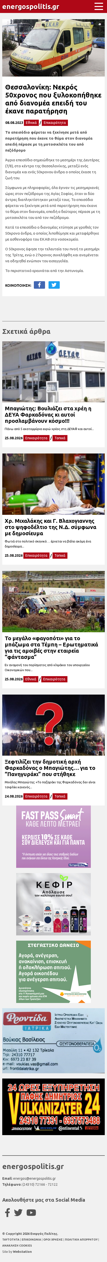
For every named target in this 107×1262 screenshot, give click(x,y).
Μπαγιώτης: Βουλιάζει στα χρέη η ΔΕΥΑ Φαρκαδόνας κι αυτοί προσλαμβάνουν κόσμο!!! (48, 414)
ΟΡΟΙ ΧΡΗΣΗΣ (53, 1239)
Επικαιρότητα (55, 123)
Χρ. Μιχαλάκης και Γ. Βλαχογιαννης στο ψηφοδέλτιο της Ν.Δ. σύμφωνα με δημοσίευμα (50, 527)
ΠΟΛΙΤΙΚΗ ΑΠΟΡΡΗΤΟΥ (81, 1239)
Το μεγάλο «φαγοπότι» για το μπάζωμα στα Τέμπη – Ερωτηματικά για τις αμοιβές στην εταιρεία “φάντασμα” (51, 647)
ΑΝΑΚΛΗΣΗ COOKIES (17, 1245)
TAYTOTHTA (11, 1239)
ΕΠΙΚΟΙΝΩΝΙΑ (32, 1239)
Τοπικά (59, 438)
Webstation (22, 1251)
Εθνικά (31, 123)
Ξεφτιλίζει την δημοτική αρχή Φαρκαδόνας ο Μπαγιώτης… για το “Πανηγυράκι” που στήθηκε (50, 767)
